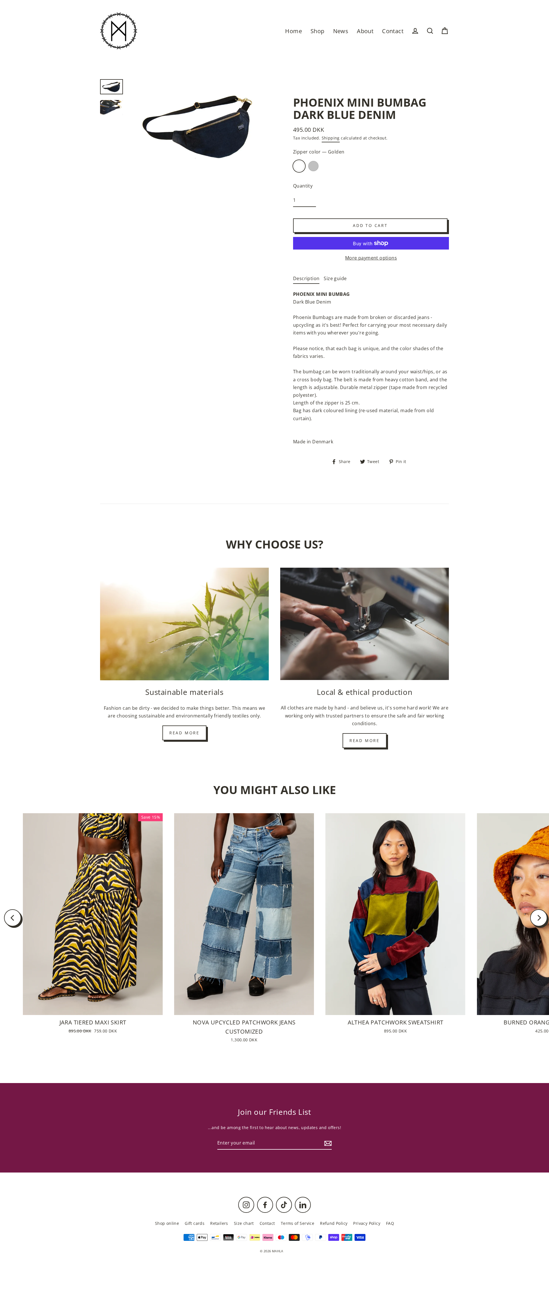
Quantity (303, 186)
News (341, 31)
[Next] (538, 917)
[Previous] (12, 917)
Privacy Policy (366, 1223)
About (365, 31)
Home (293, 31)
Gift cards (194, 1223)
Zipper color (318, 152)
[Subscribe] (327, 1143)
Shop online (167, 1223)
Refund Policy (333, 1223)
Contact (392, 31)
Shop (318, 31)
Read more (184, 732)
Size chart (244, 1223)
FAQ (390, 1223)
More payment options (371, 258)
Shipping (331, 138)
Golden (299, 166)
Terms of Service (297, 1223)
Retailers (219, 1223)
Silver (313, 166)
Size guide (335, 278)
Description (306, 278)
